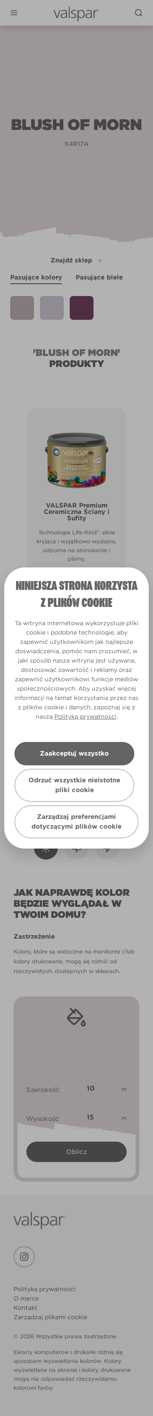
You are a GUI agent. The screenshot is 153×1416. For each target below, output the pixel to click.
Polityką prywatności (85, 716)
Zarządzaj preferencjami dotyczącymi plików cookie (76, 821)
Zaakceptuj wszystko (74, 753)
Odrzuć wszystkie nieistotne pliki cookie (74, 785)
